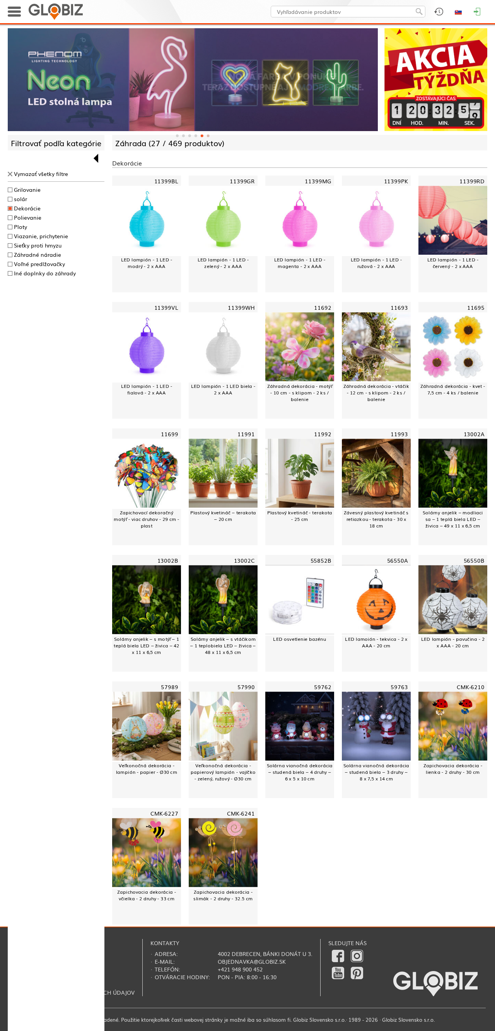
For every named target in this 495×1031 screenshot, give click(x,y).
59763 (399, 687)
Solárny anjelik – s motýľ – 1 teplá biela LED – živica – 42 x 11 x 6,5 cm (146, 645)
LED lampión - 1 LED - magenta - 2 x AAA (300, 262)
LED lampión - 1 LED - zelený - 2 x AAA (223, 262)
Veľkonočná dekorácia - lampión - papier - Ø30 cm (146, 768)
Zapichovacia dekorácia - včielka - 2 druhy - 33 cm (146, 894)
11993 (399, 433)
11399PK (396, 180)
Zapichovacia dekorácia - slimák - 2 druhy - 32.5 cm (223, 894)
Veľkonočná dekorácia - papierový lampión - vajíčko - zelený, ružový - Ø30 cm (223, 772)
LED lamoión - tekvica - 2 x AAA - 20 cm (376, 642)
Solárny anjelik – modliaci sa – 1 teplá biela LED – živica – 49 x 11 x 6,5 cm (453, 519)
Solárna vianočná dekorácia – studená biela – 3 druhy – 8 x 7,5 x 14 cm (376, 772)
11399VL (166, 307)
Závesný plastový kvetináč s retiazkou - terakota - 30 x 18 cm (376, 519)
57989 (169, 687)
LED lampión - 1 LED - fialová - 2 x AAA (146, 389)
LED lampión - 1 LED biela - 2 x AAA (223, 389)
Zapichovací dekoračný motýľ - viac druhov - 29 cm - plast (146, 519)
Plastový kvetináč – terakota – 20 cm (223, 515)
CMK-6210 (471, 687)
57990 (246, 687)
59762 (322, 687)
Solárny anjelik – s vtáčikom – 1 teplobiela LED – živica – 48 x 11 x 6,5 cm (223, 645)
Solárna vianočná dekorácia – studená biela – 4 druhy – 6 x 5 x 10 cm (300, 772)
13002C (244, 560)
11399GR (242, 180)
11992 (322, 433)
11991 (246, 433)
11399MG (318, 180)
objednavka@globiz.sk (252, 961)
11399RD (472, 180)
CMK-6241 (241, 813)
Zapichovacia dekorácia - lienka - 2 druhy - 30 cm (452, 768)
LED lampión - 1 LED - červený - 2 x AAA (453, 262)
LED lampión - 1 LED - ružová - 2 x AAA (376, 262)
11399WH (241, 307)
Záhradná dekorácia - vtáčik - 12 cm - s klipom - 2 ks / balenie (376, 392)
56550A (397, 560)
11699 (169, 433)
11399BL (166, 180)
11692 (322, 307)
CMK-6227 (164, 813)
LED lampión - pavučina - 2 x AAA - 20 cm (453, 642)
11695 (476, 307)
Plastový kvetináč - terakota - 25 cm (299, 515)
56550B (474, 560)
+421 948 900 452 (240, 969)
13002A (474, 433)
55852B (321, 560)
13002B (167, 560)
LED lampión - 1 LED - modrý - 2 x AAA (146, 262)
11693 (399, 307)
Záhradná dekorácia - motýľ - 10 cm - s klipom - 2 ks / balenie (299, 392)
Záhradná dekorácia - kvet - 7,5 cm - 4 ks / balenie (452, 389)
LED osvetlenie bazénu (299, 638)
